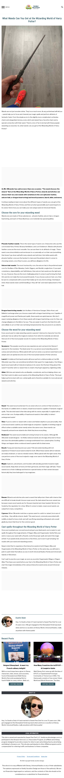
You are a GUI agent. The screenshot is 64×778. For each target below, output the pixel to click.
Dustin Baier (21, 618)
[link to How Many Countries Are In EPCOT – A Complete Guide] (48, 652)
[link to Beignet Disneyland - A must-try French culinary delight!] (16, 652)
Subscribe (44, 756)
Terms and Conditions (33, 756)
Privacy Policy (21, 756)
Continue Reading (16, 684)
